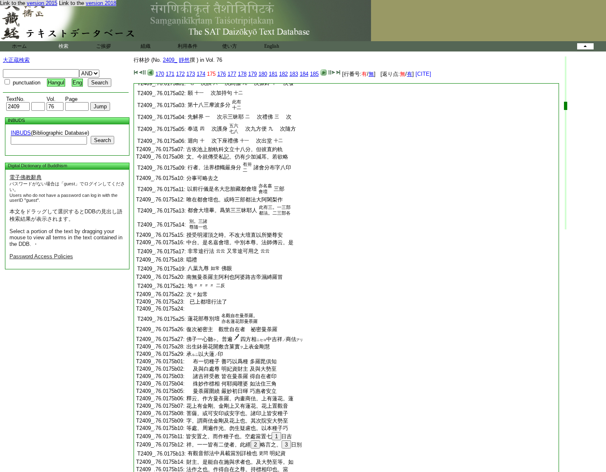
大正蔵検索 (16, 60)
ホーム (19, 46)
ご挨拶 (103, 46)
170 (159, 74)
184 (304, 74)
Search (102, 140)
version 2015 (42, 3)
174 (201, 74)
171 (170, 74)
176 (221, 74)
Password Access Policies (41, 256)
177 (232, 74)
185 (314, 74)
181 (273, 74)
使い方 (229, 46)
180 (262, 74)
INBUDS (21, 133)
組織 (145, 46)
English (271, 46)
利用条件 (187, 46)
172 (180, 74)
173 (190, 74)
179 (252, 74)
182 (283, 74)
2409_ (170, 60)
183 (293, 74)
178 (242, 74)
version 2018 (101, 3)
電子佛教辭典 (25, 177)
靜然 (184, 60)
